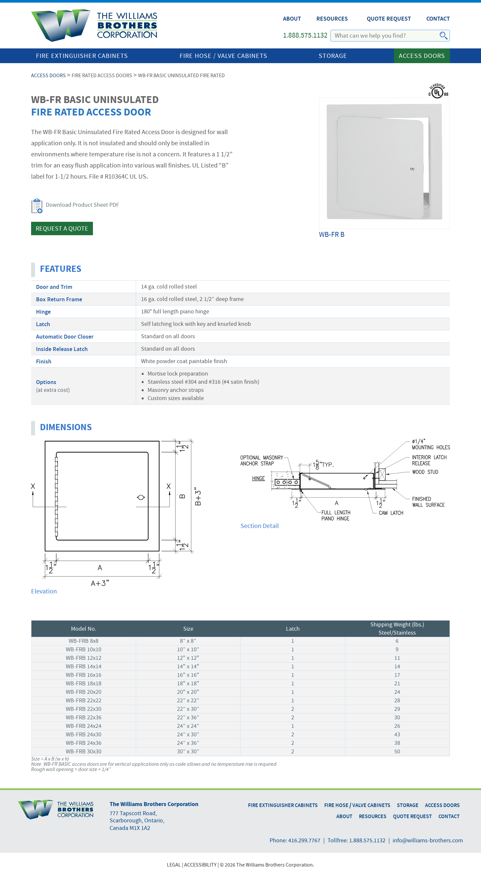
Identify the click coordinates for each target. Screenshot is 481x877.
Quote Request (389, 19)
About (292, 19)
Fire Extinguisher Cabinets (82, 56)
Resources (332, 19)
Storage (333, 56)
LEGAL (174, 865)
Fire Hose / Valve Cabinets (223, 56)
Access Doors (422, 56)
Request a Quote (62, 228)
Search (439, 36)
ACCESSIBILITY (200, 865)
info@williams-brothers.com (428, 840)
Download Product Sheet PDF (82, 205)
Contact (438, 19)
